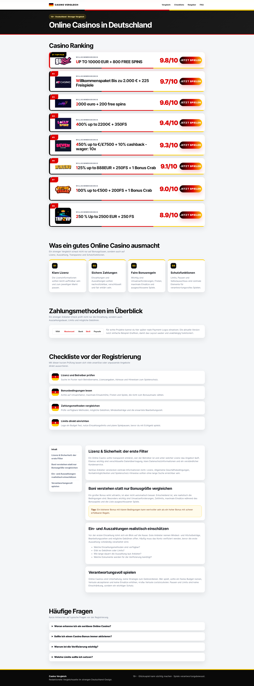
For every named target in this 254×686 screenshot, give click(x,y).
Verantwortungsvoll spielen (61, 485)
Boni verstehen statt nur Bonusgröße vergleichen (64, 466)
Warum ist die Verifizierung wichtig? (76, 646)
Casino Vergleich (66, 4)
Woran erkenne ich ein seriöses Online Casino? (82, 626)
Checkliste (179, 5)
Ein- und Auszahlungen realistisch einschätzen (63, 475)
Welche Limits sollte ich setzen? (73, 657)
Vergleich (166, 5)
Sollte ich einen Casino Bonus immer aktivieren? (83, 636)
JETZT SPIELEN (190, 60)
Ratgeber (192, 5)
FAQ (202, 5)
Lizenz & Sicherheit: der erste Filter (63, 457)
